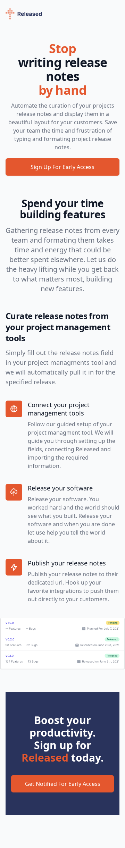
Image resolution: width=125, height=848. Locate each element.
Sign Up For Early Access (62, 167)
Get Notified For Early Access (62, 784)
